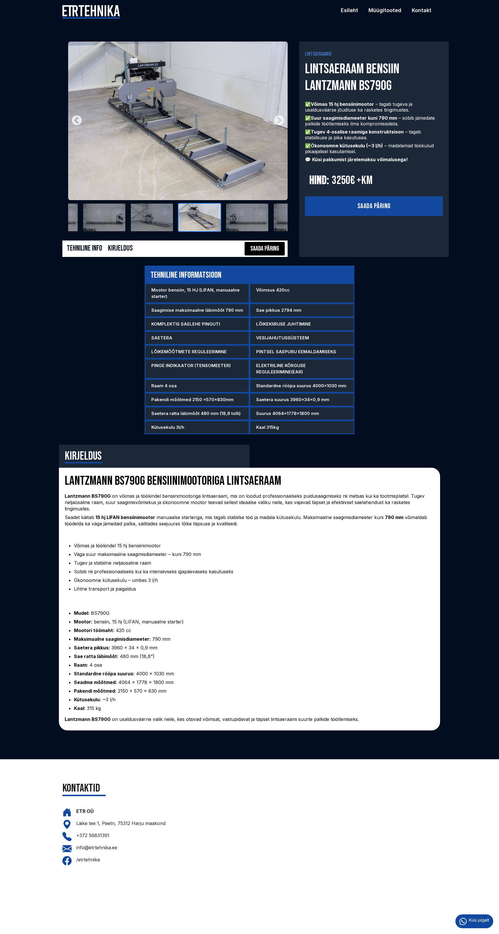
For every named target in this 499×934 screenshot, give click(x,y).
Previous (77, 121)
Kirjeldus (120, 248)
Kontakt (421, 10)
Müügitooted (384, 10)
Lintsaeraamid (318, 54)
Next (279, 121)
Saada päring (374, 206)
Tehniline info (84, 248)
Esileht (349, 10)
